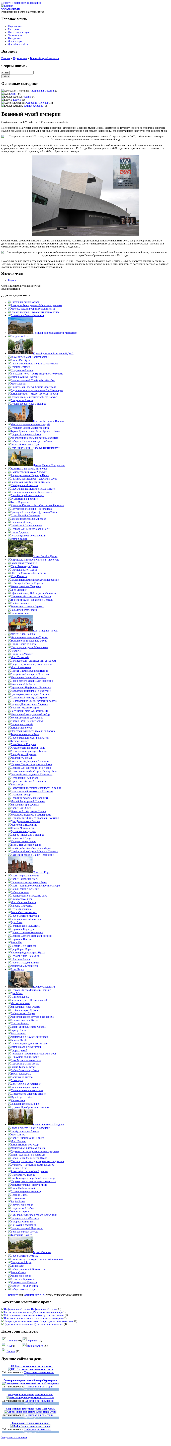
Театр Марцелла (20, 502)
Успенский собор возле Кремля (28, 811)
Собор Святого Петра (23, 1289)
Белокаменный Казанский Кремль (30, 482)
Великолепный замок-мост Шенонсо (32, 791)
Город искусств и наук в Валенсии (30, 1127)
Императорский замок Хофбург (29, 472)
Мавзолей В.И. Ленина (24, 824)
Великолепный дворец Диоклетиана (31, 492)
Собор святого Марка (23, 1013)
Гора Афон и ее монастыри (26, 1060)
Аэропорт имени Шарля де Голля (30, 475)
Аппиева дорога (20, 996)
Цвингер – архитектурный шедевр (30, 694)
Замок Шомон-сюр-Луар (25, 1144)
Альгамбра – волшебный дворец (29, 1171)
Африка (27, 96)
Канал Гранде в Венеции (25, 888)
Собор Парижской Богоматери (28, 1269)
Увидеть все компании (14, 1437)
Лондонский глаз (20, 336)
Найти (5, 72)
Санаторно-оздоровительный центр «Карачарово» (30, 1380)
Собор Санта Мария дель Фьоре (29, 1158)
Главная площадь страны (25, 1087)
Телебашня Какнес (21, 1235)
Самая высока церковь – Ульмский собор (34, 478)
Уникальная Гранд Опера (25, 804)
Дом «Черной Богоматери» (26, 1083)
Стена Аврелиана (21, 909)
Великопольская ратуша (24, 1231)
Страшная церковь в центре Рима (30, 427)
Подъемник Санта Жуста (25, 1063)
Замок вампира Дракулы (25, 376)
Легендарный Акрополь (24, 777)
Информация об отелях (44, 1309)
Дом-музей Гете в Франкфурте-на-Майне (34, 512)
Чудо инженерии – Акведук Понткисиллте (35, 447)
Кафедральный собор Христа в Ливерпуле (35, 559)
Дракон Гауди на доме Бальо (27, 720)
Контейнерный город (45, 630)
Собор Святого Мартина (25, 915)
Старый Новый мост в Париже (28, 403)
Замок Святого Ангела (24, 912)
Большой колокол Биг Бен (25, 1103)
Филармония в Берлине (24, 498)
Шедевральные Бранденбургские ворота (34, 700)
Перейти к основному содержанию (21, 2)
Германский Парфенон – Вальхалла (31, 687)
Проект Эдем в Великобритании (29, 670)
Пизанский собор (21, 794)
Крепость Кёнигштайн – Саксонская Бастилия (37, 505)
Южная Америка (33, 105)
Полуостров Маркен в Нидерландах (31, 508)
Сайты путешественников (49, 1315)
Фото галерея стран (19, 32)
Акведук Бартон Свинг (24, 569)
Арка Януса (17, 969)
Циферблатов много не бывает (28, 1093)
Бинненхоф (17, 1265)
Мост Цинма (18, 1134)
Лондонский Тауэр (21, 1262)
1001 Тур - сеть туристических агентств (30, 1366)
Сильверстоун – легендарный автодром (33, 660)
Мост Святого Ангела (23, 902)
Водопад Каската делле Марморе (29, 704)
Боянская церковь (21, 1211)
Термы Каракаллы (21, 1073)
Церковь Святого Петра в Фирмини (31, 935)
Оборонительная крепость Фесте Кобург (34, 397)
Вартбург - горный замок (25, 1131)
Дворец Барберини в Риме (26, 434)
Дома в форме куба (21, 899)
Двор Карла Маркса (22, 949)
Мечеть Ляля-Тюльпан (23, 633)
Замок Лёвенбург (20, 360)
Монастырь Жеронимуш (24, 965)
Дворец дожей (19, 1050)
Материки (14, 29)
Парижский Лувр (21, 838)
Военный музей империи (44, 58)
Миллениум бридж (21, 757)
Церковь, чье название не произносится (33, 1181)
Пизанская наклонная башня (27, 1090)
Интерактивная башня (23, 841)
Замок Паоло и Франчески (26, 1046)
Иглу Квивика (19, 576)
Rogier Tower (18, 1201)
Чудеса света (15, 35)
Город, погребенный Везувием (28, 781)
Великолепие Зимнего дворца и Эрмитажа (35, 818)
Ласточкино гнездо (22, 1077)
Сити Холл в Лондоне (23, 744)
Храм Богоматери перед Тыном (29, 751)
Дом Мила (17, 993)
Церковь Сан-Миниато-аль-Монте (30, 528)
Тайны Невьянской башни (26, 844)
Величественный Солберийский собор (33, 380)
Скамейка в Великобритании (27, 315)
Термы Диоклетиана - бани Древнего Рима (35, 431)
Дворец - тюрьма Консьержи (27, 932)
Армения (12, 1340)
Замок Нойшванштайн (23, 1188)
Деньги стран (15, 41)
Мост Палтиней (20, 657)
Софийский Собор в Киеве (26, 525)
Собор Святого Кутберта (25, 1070)
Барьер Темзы (18, 1030)
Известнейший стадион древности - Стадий (36, 787)
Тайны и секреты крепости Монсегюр (55, 332)
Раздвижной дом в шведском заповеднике (35, 579)
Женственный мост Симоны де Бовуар (33, 731)
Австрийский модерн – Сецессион (30, 674)
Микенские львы (20, 1003)
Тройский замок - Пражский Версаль (32, 599)
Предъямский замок (22, 370)
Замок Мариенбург (21, 727)
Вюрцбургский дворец (24, 754)
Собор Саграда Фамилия (25, 962)
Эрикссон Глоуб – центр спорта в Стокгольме (37, 373)
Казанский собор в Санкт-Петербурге (32, 854)
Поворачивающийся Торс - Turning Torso (34, 771)
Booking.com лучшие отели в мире (30, 1423)
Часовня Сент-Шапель (23, 945)
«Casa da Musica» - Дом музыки (28, 573)
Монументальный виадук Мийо (29, 1184)
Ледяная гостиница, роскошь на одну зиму (35, 1151)
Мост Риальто (18, 1141)
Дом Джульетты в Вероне (25, 821)
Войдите (13, 1294)
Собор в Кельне (20, 892)
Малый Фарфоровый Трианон (28, 801)
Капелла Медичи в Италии (48, 421)
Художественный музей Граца (28, 747)
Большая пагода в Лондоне (48, 1124)
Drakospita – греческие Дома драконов (32, 1164)
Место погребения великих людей (30, 424)
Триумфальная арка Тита (25, 734)
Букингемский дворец (23, 831)
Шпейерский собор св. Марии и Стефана (34, 851)
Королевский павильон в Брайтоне (31, 690)
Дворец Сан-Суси (21, 807)
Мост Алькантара (21, 667)
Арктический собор (22, 1204)
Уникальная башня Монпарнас (28, 677)
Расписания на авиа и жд (47, 1312)
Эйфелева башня (20, 959)
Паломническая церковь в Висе (29, 882)
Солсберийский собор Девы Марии (31, 848)
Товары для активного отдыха (56, 1321)
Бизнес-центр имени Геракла (27, 606)
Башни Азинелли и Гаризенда (28, 1154)
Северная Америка (37, 102)
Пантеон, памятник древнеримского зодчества (37, 1161)
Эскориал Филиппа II (23, 1221)
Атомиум (16, 650)
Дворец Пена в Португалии (49, 465)
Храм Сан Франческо (23, 1279)
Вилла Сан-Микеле (22, 654)
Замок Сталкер (19, 538)
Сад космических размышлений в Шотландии (37, 390)
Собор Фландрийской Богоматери (30, 737)
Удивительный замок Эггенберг (29, 468)
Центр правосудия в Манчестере (29, 647)
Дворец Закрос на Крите (25, 878)
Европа (17, 99)
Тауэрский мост (20, 741)
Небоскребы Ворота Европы (27, 583)
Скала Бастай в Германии (25, 515)
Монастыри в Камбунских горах (29, 1036)
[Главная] (7, 5)
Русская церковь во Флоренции (28, 535)
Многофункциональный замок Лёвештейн (35, 437)
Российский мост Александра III (29, 710)
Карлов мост (18, 1100)
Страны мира (15, 26)
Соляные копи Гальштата (25, 925)
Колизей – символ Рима (24, 1285)
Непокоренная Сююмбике (26, 955)
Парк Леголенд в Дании (24, 566)
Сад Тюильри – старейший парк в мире (33, 1178)
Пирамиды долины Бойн (25, 1056)
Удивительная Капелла (24, 1282)
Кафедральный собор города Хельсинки (34, 1214)
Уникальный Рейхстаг (23, 684)
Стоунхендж (18, 1198)
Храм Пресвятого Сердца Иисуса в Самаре (35, 885)
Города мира (15, 38)
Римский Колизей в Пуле (25, 444)
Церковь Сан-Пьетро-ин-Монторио (31, 767)
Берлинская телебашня (24, 563)
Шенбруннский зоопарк (24, 485)
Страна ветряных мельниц (26, 1191)
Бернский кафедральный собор (28, 518)
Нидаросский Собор (22, 1208)
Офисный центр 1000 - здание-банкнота (33, 593)
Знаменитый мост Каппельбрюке (30, 356)
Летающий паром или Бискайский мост (33, 1053)
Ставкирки (17, 1080)
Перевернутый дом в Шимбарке (29, 1043)
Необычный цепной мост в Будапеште (33, 488)
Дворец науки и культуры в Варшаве (32, 664)
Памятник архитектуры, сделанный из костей (37, 1259)
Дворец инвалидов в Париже (27, 834)
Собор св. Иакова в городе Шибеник (32, 441)
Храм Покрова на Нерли (25, 875)
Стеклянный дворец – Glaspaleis (29, 697)
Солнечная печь (20, 613)
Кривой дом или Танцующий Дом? (53, 353)
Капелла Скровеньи (22, 905)
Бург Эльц (17, 922)
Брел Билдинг (19, 589)
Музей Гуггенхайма (22, 1097)
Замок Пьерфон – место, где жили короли (34, 393)
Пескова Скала (19, 1194)
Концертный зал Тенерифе (26, 586)
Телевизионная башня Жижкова (29, 640)
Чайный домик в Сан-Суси (26, 919)
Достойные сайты (18, 44)
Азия (13, 93)
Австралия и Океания (42, 90)
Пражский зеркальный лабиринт (29, 797)
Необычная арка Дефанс (24, 1010)
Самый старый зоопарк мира (27, 495)
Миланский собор (21, 1275)
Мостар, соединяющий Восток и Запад (33, 308)
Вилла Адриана (20, 532)
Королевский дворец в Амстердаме (31, 814)
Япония (11, 1351)
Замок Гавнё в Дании (45, 556)
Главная (5, 58)
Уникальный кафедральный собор (30, 714)
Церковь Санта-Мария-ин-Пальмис (31, 990)
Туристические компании (48, 1324)
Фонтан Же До (19, 1040)
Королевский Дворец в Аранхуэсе (30, 761)
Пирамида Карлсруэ (22, 929)
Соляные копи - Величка (25, 1218)
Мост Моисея (18, 383)
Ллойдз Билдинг (20, 603)
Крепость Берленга (44, 986)
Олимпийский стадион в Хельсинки (31, 774)
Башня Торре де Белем (23, 1067)
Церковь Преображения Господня (30, 1107)
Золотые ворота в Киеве (24, 1020)
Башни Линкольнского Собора (28, 1026)
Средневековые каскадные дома (29, 895)
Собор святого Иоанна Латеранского (32, 680)
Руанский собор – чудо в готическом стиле (35, 312)
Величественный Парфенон (27, 1228)
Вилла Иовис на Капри (24, 644)
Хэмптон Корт (41, 872)
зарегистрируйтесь (34, 1294)
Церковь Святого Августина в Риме (31, 764)
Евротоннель (18, 1033)
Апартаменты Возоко (23, 1174)
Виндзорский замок (22, 400)
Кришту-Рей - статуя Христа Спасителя (33, 387)
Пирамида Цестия (21, 939)
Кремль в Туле (19, 1168)
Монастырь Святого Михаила (28, 1147)
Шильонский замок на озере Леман (31, 596)
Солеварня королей (22, 724)
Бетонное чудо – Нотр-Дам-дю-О (29, 1000)
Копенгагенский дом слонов (27, 717)
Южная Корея (35, 1345)
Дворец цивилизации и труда (27, 1137)
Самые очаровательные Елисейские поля (34, 363)
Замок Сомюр (18, 1272)
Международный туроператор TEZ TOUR (30, 1394)
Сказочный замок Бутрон (25, 302)
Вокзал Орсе (18, 784)
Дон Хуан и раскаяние (23, 1224)
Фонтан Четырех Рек (23, 828)
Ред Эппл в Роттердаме (24, 609)
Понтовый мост (20, 1023)
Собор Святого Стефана (24, 1255)
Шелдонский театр (21, 522)
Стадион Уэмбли (20, 366)
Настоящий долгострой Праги (28, 952)
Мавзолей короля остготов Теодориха (32, 1016)
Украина (32, 1340)
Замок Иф (16, 942)
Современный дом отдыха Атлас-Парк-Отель (30, 1409)
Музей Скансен (42, 1252)
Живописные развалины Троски (29, 637)
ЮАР (10, 1345)
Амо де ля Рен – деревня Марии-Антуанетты (36, 305)
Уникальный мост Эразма (25, 1006)
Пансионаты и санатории (48, 1318)
